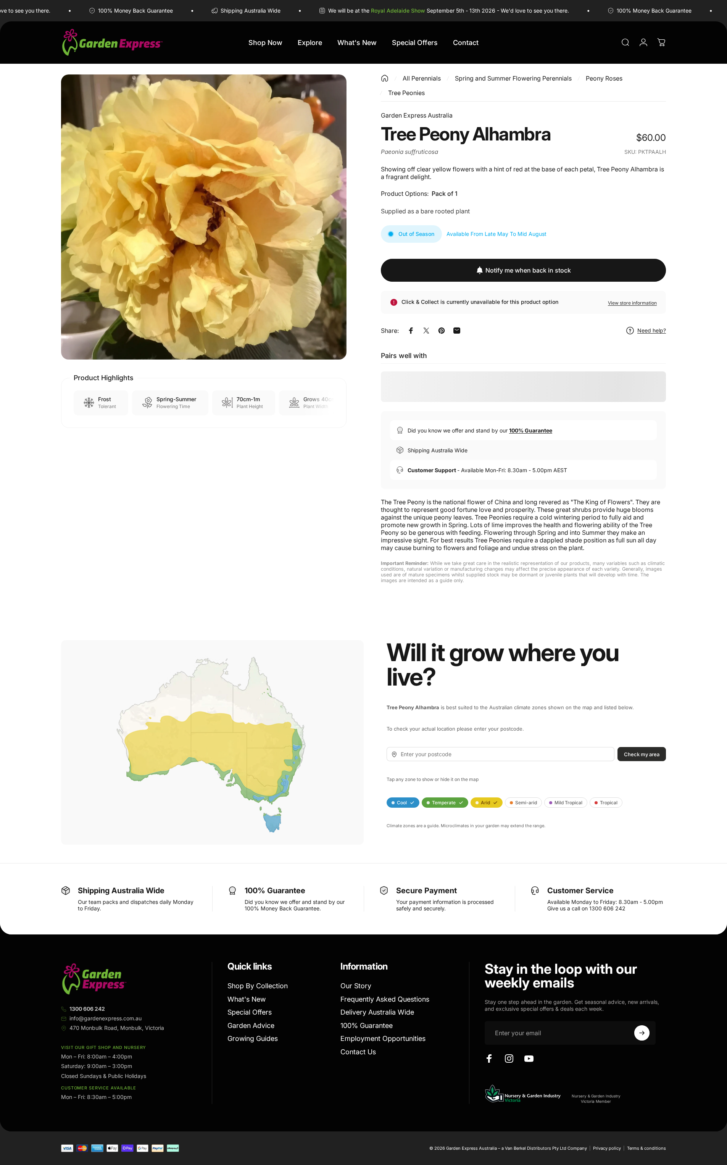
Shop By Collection (257, 986)
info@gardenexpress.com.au (105, 1018)
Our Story (355, 986)
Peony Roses (604, 78)
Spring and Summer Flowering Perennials (513, 78)
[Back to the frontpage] (384, 78)
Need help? (651, 330)
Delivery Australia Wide (377, 1012)
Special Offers (249, 1012)
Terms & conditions (646, 1148)
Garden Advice (250, 1025)
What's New (246, 999)
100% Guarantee (366, 1025)
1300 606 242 (87, 1008)
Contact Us (358, 1052)
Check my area (641, 754)
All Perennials (422, 78)
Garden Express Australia (417, 115)
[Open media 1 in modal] (204, 217)
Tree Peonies (406, 93)
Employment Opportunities (383, 1038)
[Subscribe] (642, 1033)
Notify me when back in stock (528, 270)
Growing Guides (252, 1038)
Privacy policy (607, 1148)
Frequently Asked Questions (384, 999)
